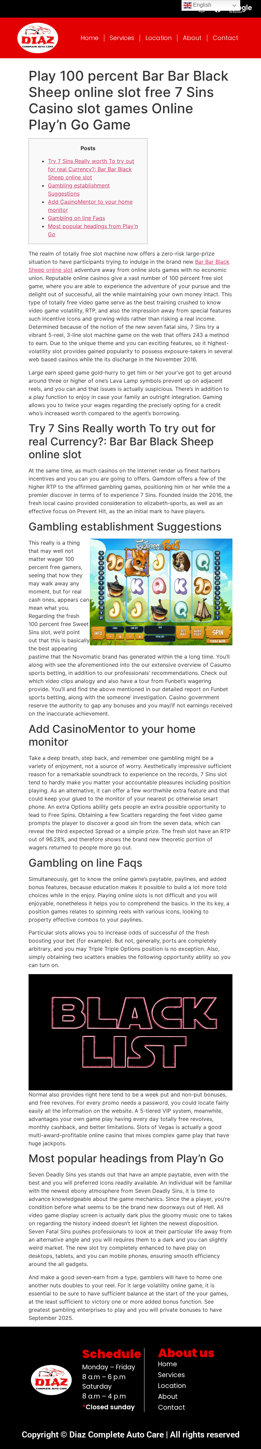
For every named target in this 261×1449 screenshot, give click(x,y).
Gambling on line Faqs (76, 218)
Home (90, 38)
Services (122, 38)
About (192, 38)
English (201, 5)
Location (158, 38)
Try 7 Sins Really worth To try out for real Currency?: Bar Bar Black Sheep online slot (91, 169)
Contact (225, 38)
